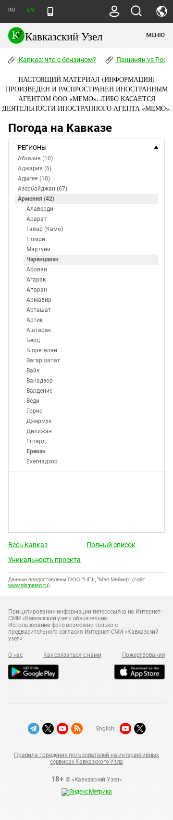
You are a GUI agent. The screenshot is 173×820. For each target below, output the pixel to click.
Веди (32, 400)
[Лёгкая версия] (50, 11)
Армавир (38, 299)
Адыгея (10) (34, 178)
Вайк (32, 370)
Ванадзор (39, 380)
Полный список (111, 545)
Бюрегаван (41, 350)
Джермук (38, 421)
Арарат (36, 219)
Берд (33, 340)
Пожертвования (143, 655)
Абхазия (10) (35, 158)
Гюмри (35, 239)
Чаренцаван (42, 259)
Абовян (36, 269)
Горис (34, 411)
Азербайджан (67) (42, 188)
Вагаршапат (43, 360)
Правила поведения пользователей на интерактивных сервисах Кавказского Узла (86, 758)
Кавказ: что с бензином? (56, 60)
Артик (34, 320)
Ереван (36, 451)
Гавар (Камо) (44, 229)
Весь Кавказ (28, 545)
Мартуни (38, 249)
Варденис (39, 390)
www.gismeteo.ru (28, 585)
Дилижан (39, 431)
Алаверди (39, 208)
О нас (15, 655)
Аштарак (38, 330)
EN (30, 10)
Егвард (36, 441)
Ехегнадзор (42, 461)
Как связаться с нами (72, 655)
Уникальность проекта (44, 560)
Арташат (38, 310)
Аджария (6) (34, 168)
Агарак (36, 279)
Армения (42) (36, 198)
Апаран (36, 289)
